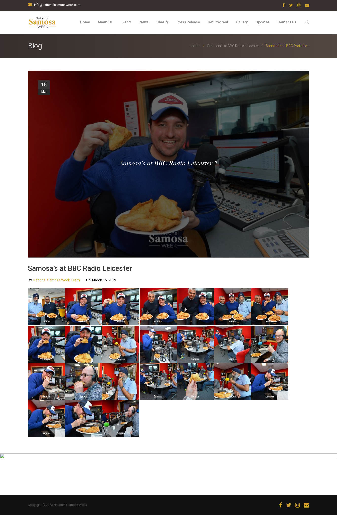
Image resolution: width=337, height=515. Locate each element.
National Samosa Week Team (57, 280)
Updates (263, 22)
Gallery (242, 22)
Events (126, 22)
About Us (105, 22)
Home (85, 22)
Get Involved (218, 22)
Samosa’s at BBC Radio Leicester (233, 46)
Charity (162, 22)
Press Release (188, 22)
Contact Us (287, 22)
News (144, 22)
